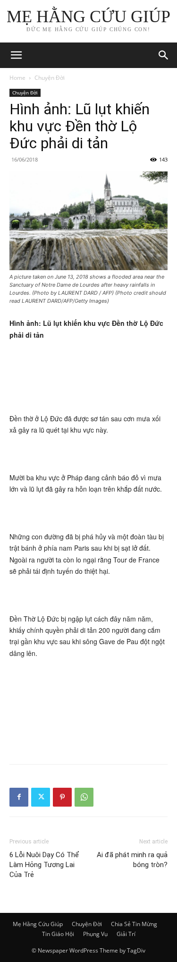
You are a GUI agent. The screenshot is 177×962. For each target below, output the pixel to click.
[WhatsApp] (84, 797)
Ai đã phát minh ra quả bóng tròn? (132, 860)
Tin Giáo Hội (58, 934)
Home (17, 78)
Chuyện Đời (49, 78)
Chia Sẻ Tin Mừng (134, 924)
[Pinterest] (62, 797)
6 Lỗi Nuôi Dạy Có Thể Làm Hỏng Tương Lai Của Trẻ (44, 865)
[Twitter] (40, 797)
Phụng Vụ (95, 934)
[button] (164, 55)
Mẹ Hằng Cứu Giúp (38, 924)
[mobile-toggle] (16, 55)
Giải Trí (126, 934)
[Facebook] (18, 797)
